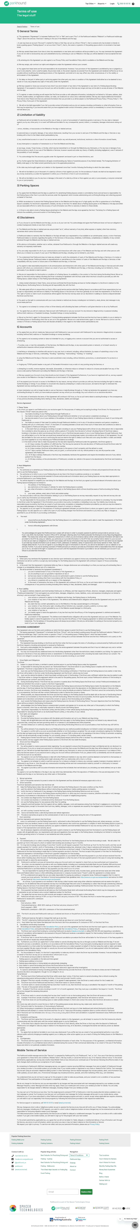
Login (112, 4)
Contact (73, 1170)
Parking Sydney (46, 1140)
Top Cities (89, 4)
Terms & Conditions (76, 1155)
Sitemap (73, 1163)
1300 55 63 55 (125, 4)
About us (73, 1166)
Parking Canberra (46, 1143)
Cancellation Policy (52, 927)
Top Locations (104, 1155)
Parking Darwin (104, 1143)
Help (133, 4)
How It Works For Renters (107, 1159)
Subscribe (86, 1192)
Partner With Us (104, 1180)
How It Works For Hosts (107, 1162)
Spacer (98, 1226)
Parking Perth (103, 1140)
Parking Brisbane (75, 1140)
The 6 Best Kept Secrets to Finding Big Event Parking (54, 1171)
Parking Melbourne (18, 1140)
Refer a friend (104, 1177)
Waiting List (103, 1184)
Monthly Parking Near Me (107, 1166)
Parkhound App (75, 1159)
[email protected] (78, 931)
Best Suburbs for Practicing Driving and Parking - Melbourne (54, 1164)
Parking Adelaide (17, 1143)
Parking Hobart (75, 1143)
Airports (101, 4)
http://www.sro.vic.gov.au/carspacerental (94, 877)
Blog (100, 1173)
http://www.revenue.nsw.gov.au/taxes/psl (46, 879)
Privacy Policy (94, 1124)
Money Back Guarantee (107, 1169)
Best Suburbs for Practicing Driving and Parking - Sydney (54, 1157)
